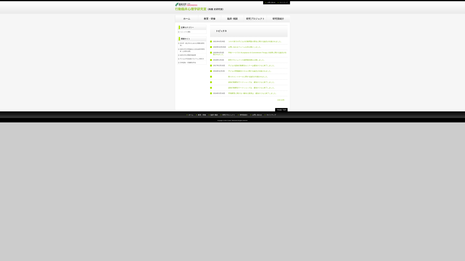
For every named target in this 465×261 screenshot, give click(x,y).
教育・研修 (209, 18)
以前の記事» (281, 100)
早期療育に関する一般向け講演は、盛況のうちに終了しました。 (252, 93)
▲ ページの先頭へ (281, 109)
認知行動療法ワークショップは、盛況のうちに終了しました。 (252, 82)
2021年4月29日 (219, 41)
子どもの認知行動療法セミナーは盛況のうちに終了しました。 (252, 65)
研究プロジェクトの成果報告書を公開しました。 (247, 60)
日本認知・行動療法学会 (188, 62)
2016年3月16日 (219, 93)
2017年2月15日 (219, 65)
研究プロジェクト (255, 18)
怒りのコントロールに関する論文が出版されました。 (248, 77)
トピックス (183, 32)
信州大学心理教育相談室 (188, 55)
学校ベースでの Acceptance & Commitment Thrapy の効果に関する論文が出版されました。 (250, 53)
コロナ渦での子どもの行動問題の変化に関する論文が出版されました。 (255, 41)
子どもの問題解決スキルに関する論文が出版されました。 (250, 71)
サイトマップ (284, 2)
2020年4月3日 (218, 53)
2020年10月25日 (219, 47)
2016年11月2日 (219, 71)
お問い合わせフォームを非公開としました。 (245, 47)
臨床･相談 (232, 18)
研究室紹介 (278, 18)
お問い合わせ (271, 2)
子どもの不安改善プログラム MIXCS (192, 59)
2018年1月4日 (218, 60)
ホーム (186, 18)
